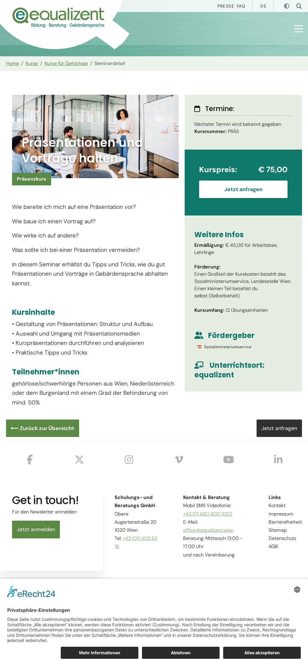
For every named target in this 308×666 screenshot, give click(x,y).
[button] (298, 28)
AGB (273, 546)
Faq (241, 6)
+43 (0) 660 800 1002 (207, 514)
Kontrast (287, 6)
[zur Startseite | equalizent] (51, 19)
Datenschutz (282, 538)
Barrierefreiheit (285, 522)
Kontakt (277, 505)
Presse (225, 6)
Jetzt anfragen (243, 189)
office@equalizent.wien (208, 530)
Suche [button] (301, 6)
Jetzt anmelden (36, 529)
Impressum (281, 514)
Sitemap (278, 530)
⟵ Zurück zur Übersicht (42, 428)
